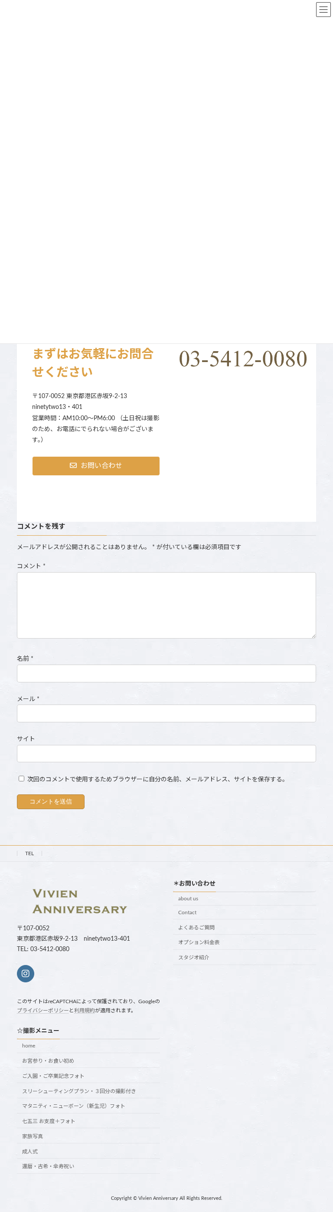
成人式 (30, 1151)
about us (188, 898)
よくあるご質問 (196, 927)
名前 (25, 659)
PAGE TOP (316, 1166)
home (28, 1045)
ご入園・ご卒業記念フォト (53, 1076)
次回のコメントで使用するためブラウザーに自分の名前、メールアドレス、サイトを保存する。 (157, 780)
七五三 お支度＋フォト (48, 1121)
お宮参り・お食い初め (48, 1061)
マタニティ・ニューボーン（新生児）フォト (73, 1106)
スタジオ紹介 (193, 957)
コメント (31, 566)
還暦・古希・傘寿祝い (48, 1166)
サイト (26, 739)
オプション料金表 (199, 942)
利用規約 (84, 1010)
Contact (187, 912)
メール (28, 699)
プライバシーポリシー (43, 1010)
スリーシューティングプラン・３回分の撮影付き (79, 1091)
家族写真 (32, 1136)
